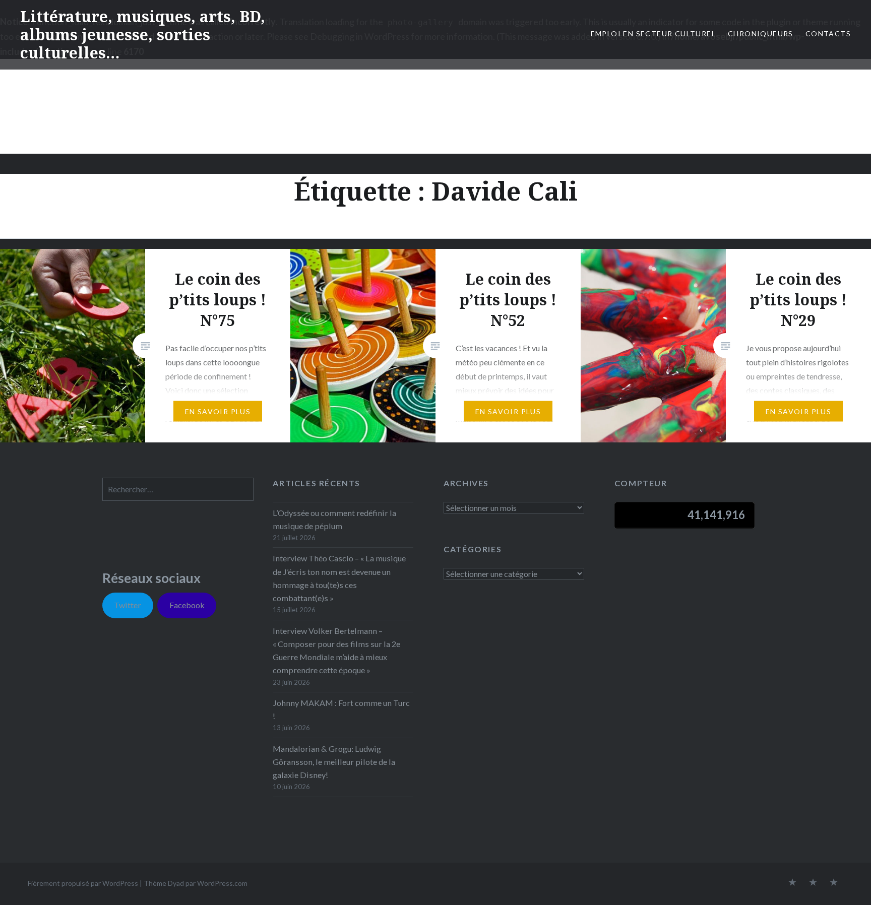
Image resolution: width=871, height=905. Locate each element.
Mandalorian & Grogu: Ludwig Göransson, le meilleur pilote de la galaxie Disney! (334, 762)
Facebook (187, 605)
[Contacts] (792, 883)
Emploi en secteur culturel (653, 33)
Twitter (127, 605)
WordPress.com (222, 883)
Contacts (828, 33)
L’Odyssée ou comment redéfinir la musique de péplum (334, 519)
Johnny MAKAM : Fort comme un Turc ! (341, 709)
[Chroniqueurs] (813, 883)
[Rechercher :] (178, 489)
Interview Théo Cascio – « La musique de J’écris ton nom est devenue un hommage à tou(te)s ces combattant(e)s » (339, 578)
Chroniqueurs (760, 33)
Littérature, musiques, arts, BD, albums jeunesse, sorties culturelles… (142, 34)
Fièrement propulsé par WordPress (83, 883)
